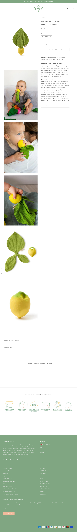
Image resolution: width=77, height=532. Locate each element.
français (6, 523)
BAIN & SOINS (44, 481)
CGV (4, 483)
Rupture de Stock (55, 49)
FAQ (41, 447)
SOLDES (42, 468)
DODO (42, 478)
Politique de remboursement (11, 494)
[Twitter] (6, 459)
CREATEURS (43, 486)
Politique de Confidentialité (10, 489)
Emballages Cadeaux (9, 481)
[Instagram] (10, 459)
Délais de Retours (7, 471)
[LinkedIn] (17, 459)
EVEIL (42, 476)
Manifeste (5, 473)
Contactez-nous (44, 450)
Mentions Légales (7, 486)
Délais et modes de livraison (11, 340)
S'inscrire (8, 513)
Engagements (7, 476)
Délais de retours (8, 347)
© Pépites (6, 527)
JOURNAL (43, 494)
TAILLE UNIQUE (46, 37)
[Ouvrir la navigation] (3, 8)
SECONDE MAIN (45, 489)
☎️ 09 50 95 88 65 (45, 445)
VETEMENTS (43, 473)
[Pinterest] (13, 459)
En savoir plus (45, 105)
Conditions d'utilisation (9, 491)
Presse (42, 452)
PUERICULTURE (45, 483)
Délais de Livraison (8, 468)
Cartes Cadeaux (7, 478)
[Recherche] (70, 8)
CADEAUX (43, 471)
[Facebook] (3, 459)
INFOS (42, 491)
